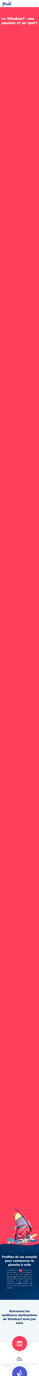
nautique (19, 1272)
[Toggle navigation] (35, 3)
